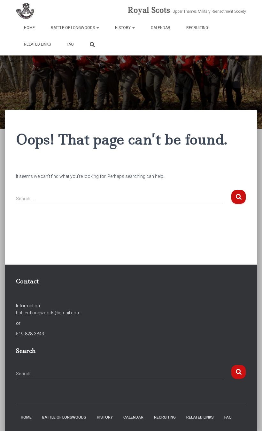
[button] (97, 28)
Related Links (37, 44)
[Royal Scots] (25, 11)
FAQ (70, 44)
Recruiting (197, 28)
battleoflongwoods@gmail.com (48, 312)
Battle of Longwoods (73, 28)
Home (29, 28)
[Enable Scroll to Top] (249, 418)
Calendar (160, 28)
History (123, 28)
